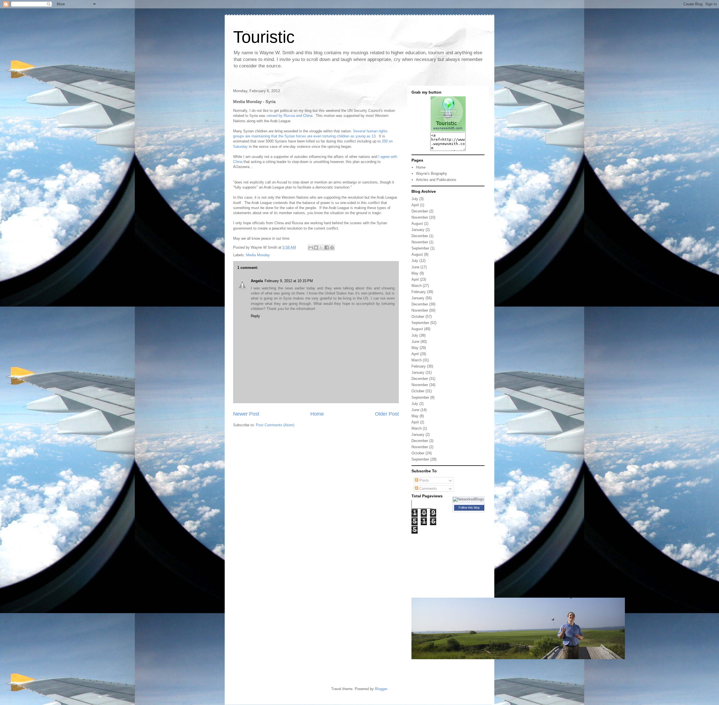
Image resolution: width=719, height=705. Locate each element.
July (414, 199)
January (417, 230)
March (416, 286)
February (418, 292)
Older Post (387, 414)
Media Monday (258, 255)
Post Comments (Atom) (275, 425)
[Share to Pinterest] (332, 247)
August (417, 223)
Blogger (381, 689)
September (420, 248)
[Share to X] (321, 247)
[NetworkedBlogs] (468, 499)
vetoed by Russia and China (289, 116)
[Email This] (310, 247)
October (417, 316)
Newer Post (246, 414)
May (414, 273)
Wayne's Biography (431, 173)
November (419, 217)
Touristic (264, 37)
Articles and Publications (436, 180)
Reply (255, 316)
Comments (427, 488)
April (415, 205)
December (419, 211)
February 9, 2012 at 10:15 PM (289, 281)
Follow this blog (469, 507)
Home (317, 414)
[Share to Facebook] (326, 247)
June (415, 267)
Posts (423, 480)
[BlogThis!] (316, 247)
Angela (257, 281)
